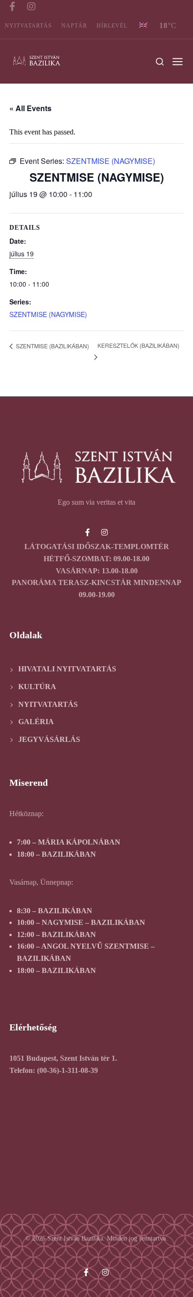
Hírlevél (111, 25)
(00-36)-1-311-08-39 (67, 1070)
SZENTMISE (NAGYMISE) (48, 314)
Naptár (74, 25)
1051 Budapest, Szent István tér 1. (63, 1058)
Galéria (36, 722)
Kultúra (37, 687)
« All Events (30, 108)
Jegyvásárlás (49, 739)
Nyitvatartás (28, 25)
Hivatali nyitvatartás (67, 669)
